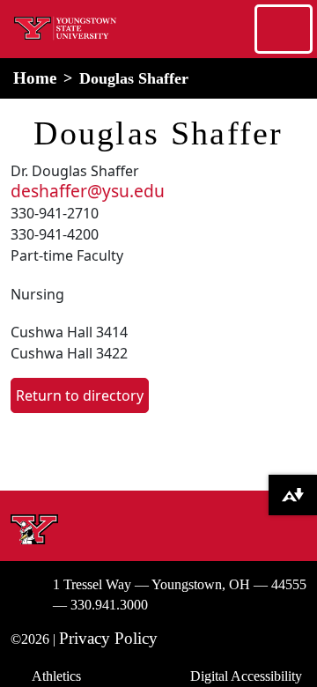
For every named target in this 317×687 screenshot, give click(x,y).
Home (34, 78)
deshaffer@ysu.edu (88, 191)
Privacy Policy (108, 638)
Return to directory (80, 395)
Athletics (56, 676)
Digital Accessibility (246, 676)
